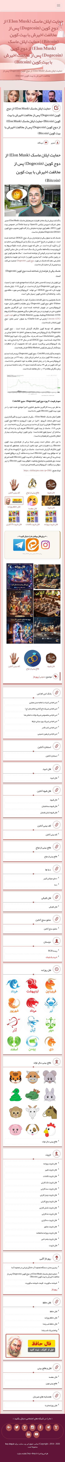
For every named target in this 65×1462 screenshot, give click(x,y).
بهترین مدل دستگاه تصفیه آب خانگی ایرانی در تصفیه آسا (34, 1267)
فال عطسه (53, 1377)
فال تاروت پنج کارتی (49, 1201)
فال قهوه (53, 800)
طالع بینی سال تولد (49, 1141)
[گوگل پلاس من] (9, 1427)
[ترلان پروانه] (33, 97)
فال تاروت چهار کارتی (48, 1195)
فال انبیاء (53, 778)
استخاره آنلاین (51, 756)
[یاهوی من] (56, 1427)
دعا (55, 885)
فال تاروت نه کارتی (49, 1214)
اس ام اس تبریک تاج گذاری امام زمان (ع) (41, 708)
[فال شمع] (19, 604)
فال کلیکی (53, 907)
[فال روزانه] (19, 577)
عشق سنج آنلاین (50, 929)
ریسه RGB (52, 951)
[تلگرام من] (48, 1427)
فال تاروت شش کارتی (48, 1207)
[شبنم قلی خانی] (13, 97)
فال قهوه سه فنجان (49, 806)
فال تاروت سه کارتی (49, 1189)
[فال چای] (47, 631)
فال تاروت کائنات (50, 1176)
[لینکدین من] (29, 1434)
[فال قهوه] (47, 604)
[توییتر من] (17, 1427)
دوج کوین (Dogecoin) (25, 260)
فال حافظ (53, 1311)
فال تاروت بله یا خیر (49, 1239)
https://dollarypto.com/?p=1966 (37, 470)
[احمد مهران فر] (52, 97)
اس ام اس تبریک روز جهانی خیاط (44, 721)
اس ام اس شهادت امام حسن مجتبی (43, 702)
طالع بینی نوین (51, 1383)
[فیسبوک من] (40, 1427)
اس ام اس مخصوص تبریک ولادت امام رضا (40, 715)
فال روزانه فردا (51, 1405)
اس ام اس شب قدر (49, 727)
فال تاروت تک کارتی (49, 1182)
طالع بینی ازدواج (50, 856)
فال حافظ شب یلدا (50, 1324)
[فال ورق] (19, 631)
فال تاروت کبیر (51, 1170)
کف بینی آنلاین (51, 834)
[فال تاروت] (47, 577)
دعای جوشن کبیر (50, 878)
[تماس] (25, 1427)
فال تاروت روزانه (50, 1163)
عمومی (42, 677)
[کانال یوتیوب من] (36, 1434)
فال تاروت (53, 1245)
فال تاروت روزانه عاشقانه (46, 1233)
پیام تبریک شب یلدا (49, 1330)
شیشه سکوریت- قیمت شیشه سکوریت (41, 1283)
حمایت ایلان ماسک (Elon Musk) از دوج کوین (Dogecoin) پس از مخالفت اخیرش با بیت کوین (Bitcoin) (33, 1275)
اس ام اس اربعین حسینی (47, 734)
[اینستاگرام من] (32, 1427)
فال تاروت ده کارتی (49, 1220)
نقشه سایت (21, 1453)
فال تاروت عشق (50, 1226)
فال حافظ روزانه (51, 1317)
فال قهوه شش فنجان (48, 812)
